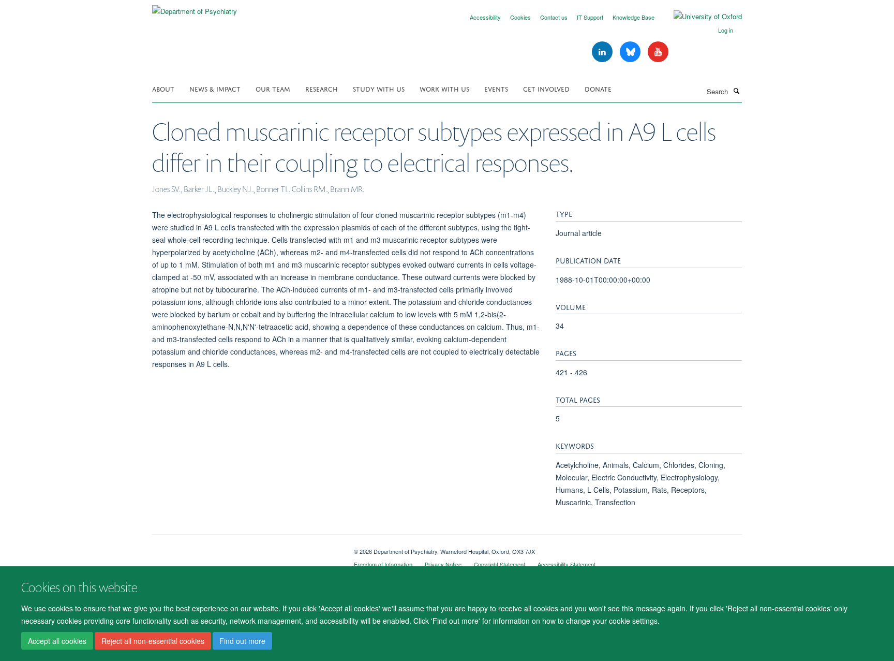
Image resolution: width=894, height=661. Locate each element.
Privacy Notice (443, 564)
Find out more (242, 641)
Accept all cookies (57, 641)
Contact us (554, 17)
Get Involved (546, 88)
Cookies (520, 17)
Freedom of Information (383, 564)
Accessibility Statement (566, 564)
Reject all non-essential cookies (152, 641)
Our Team (273, 88)
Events (496, 88)
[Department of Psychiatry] (194, 7)
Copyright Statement (499, 564)
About (163, 88)
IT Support (590, 17)
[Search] (736, 90)
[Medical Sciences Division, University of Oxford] (245, 547)
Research (321, 88)
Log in (725, 30)
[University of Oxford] (700, 16)
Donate (598, 88)
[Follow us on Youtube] (658, 52)
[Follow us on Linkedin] (603, 52)
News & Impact (215, 88)
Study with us (379, 88)
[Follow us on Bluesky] (631, 52)
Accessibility (485, 17)
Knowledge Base (633, 17)
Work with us (444, 88)
